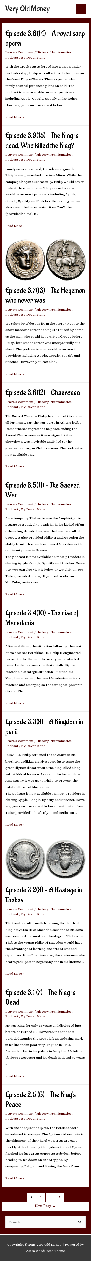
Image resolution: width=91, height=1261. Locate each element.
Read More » (14, 117)
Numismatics (61, 52)
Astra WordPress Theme (45, 1251)
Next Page (45, 1206)
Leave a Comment (19, 52)
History (42, 52)
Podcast (11, 57)
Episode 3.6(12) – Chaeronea (42, 393)
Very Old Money (27, 9)
